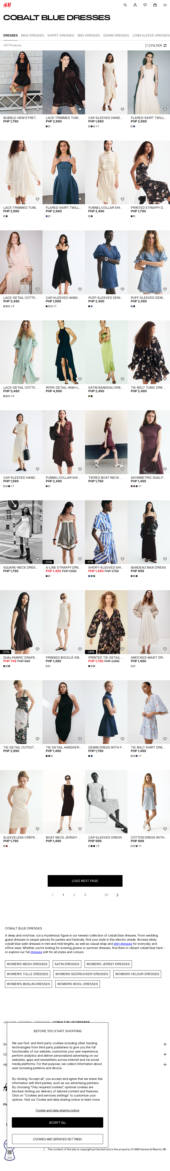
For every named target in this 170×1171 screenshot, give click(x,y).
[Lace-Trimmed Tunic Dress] (63, 82)
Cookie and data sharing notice (57, 1110)
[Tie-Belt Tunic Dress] (149, 352)
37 (106, 895)
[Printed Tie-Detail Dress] (106, 622)
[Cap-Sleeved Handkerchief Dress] (106, 82)
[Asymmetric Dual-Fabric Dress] (149, 442)
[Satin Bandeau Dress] (106, 352)
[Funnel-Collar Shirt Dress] (106, 172)
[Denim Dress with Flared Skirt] (106, 712)
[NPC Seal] (9, 1149)
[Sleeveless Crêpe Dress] (21, 802)
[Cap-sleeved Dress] (106, 802)
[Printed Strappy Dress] (149, 172)
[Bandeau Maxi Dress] (149, 532)
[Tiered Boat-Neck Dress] (106, 442)
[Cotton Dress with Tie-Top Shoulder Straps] (149, 802)
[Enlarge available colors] (48, 126)
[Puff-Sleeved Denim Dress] (106, 262)
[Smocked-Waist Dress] (149, 622)
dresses (36, 952)
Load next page (85, 881)
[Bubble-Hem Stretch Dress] (21, 82)
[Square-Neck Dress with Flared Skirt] (21, 532)
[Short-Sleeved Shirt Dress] (106, 532)
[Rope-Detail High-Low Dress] (63, 352)
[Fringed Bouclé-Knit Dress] (63, 622)
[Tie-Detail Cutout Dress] (21, 712)
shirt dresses (123, 943)
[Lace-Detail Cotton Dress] (21, 262)
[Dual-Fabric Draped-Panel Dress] (21, 622)
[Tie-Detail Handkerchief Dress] (63, 712)
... (96, 895)
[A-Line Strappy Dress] (63, 532)
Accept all (57, 1122)
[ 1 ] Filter (153, 45)
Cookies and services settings (57, 1139)
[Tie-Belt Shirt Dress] (149, 712)
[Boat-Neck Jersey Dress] (63, 802)
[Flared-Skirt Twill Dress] (149, 82)
